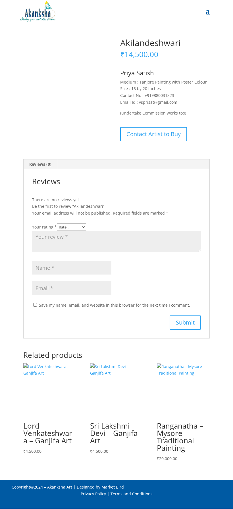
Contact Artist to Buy (153, 134)
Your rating (44, 227)
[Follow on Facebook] (105, 501)
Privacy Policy (93, 493)
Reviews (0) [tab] (40, 164)
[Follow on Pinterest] (116, 501)
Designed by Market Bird (101, 487)
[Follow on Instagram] (127, 501)
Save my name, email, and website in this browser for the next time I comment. (114, 305)
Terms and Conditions (132, 493)
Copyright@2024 (27, 487)
